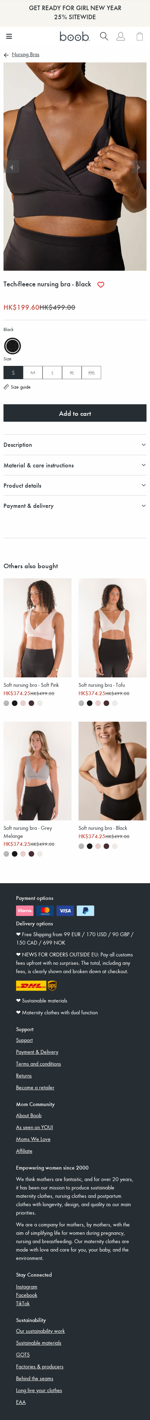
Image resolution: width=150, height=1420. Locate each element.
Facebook (26, 1294)
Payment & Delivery (37, 1051)
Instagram (26, 1286)
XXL (91, 372)
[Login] (120, 36)
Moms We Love (33, 1138)
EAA (21, 1401)
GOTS (23, 1354)
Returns (24, 1075)
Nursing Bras (25, 55)
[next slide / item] (139, 166)
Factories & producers (39, 1366)
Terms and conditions (38, 1063)
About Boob (29, 1115)
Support (24, 1039)
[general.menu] (8, 36)
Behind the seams (34, 1378)
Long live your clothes (39, 1390)
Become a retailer (35, 1087)
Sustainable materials (38, 1342)
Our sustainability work (40, 1330)
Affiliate (24, 1150)
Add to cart (75, 413)
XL (72, 372)
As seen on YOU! (34, 1127)
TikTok (23, 1303)
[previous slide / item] (11, 166)
